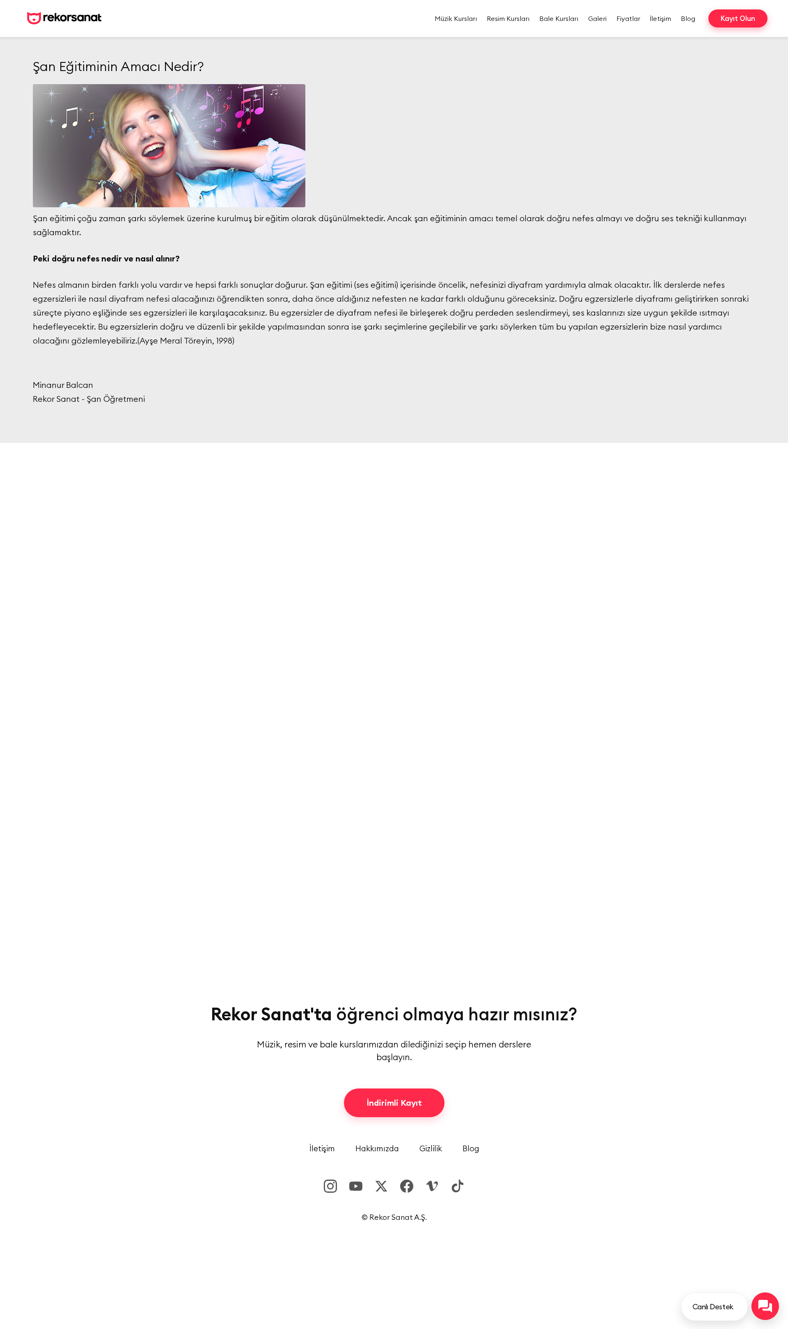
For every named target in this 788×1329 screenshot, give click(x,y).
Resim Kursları (508, 18)
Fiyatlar (628, 18)
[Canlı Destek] (765, 1306)
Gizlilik (430, 1148)
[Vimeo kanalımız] (432, 1186)
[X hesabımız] (381, 1186)
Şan (317, 285)
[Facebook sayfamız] (406, 1186)
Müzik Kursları (456, 18)
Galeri (597, 18)
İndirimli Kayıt (394, 1103)
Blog (688, 18)
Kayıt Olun (738, 18)
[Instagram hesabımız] (330, 1186)
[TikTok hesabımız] (457, 1186)
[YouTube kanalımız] (355, 1186)
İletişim (660, 18)
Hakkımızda (377, 1148)
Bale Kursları (558, 18)
